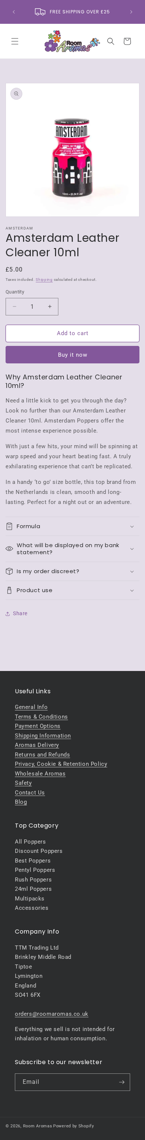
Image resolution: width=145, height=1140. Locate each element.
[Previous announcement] (14, 12)
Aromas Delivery (37, 745)
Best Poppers (33, 860)
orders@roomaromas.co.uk (51, 1014)
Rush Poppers (33, 879)
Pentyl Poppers (35, 870)
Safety (23, 783)
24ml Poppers (33, 889)
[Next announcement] (131, 12)
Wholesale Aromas (40, 773)
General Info (31, 707)
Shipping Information (43, 735)
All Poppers (30, 841)
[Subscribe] (121, 1082)
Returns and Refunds (42, 754)
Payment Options (38, 726)
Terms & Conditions (41, 716)
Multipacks (30, 898)
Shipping (44, 279)
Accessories (32, 908)
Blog (21, 802)
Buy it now (72, 354)
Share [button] (20, 613)
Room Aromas (37, 1126)
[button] (15, 41)
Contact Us (30, 792)
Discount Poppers (39, 851)
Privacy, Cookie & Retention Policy (61, 764)
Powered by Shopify (73, 1126)
